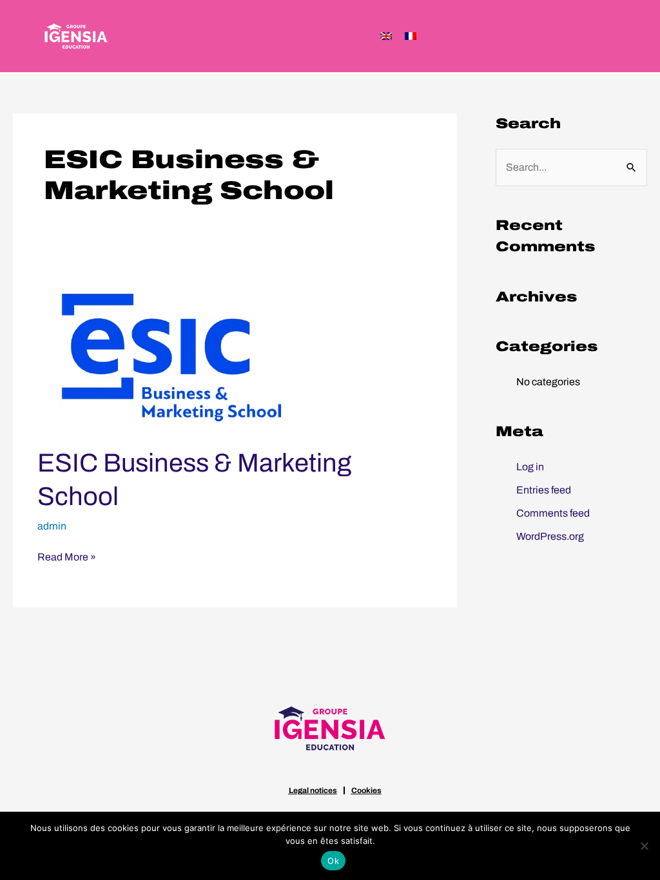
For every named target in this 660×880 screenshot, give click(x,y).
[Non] (643, 845)
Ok (333, 861)
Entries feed (543, 489)
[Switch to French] (410, 36)
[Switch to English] (386, 36)
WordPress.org (550, 536)
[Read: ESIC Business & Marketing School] (173, 352)
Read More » (66, 556)
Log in (530, 466)
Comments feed (553, 513)
